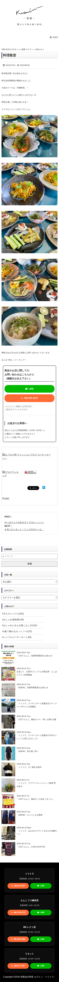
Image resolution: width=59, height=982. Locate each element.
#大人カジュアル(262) (13, 613)
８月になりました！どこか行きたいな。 (24, 529)
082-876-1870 (31, 398)
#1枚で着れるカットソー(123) (17, 631)
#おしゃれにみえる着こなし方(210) (19, 625)
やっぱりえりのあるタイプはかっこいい (24, 522)
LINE (31, 389)
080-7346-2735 (19, 912)
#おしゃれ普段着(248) (13, 619)
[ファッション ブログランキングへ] (30, 472)
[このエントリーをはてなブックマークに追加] (43, 488)
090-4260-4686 (19, 939)
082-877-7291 (19, 966)
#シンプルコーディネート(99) (16, 637)
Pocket (5, 498)
